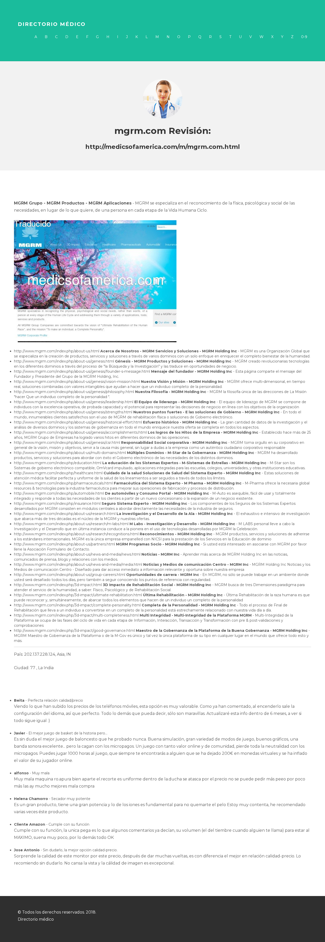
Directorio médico (52, 24)
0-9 (304, 37)
